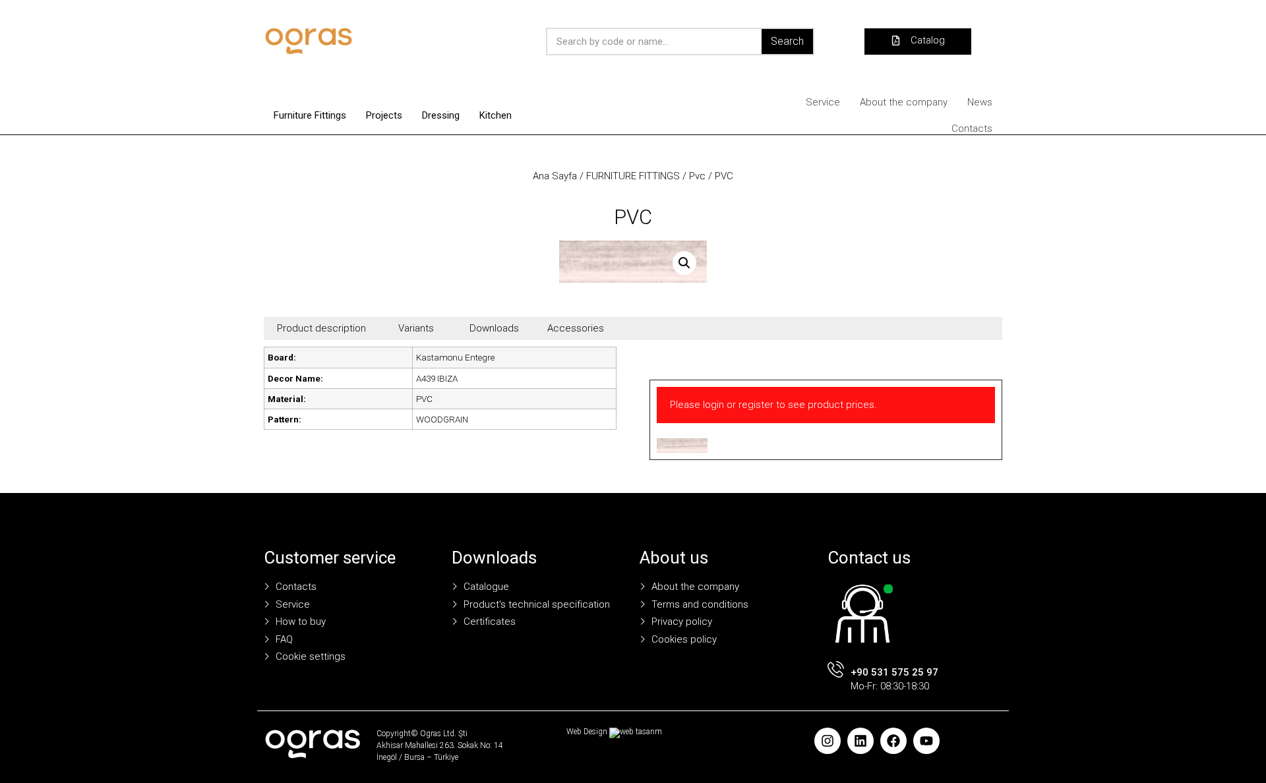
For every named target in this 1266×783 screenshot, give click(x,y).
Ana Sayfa (555, 176)
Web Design (586, 731)
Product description (321, 328)
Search (787, 41)
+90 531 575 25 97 (894, 672)
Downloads (494, 328)
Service (823, 102)
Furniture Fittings (310, 115)
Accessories (575, 328)
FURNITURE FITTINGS (633, 176)
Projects (384, 115)
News (979, 102)
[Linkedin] (860, 741)
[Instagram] (827, 741)
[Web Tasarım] (635, 731)
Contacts (971, 128)
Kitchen (495, 115)
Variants (416, 328)
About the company (904, 102)
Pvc (697, 176)
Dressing (441, 115)
